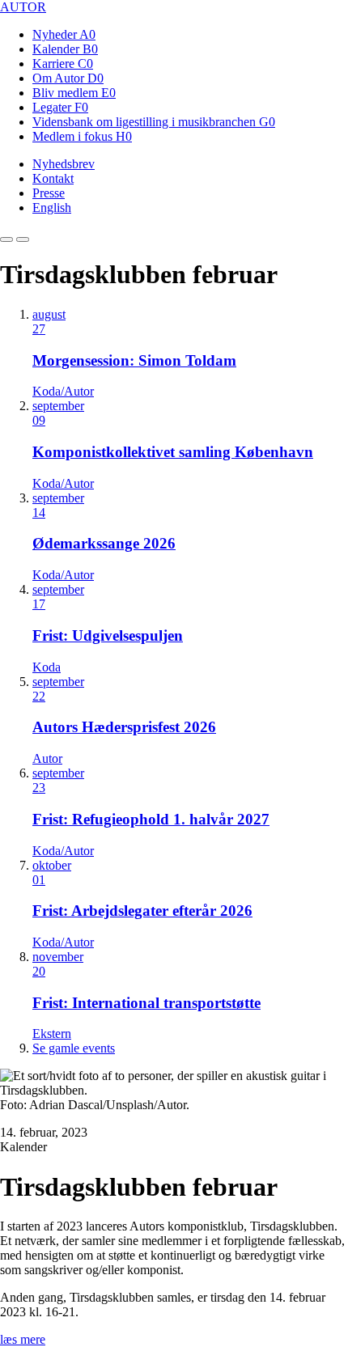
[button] (6, 239)
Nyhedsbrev (63, 164)
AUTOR (23, 7)
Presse (48, 193)
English (51, 207)
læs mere (22, 1339)
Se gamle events (73, 1048)
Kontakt (53, 178)
